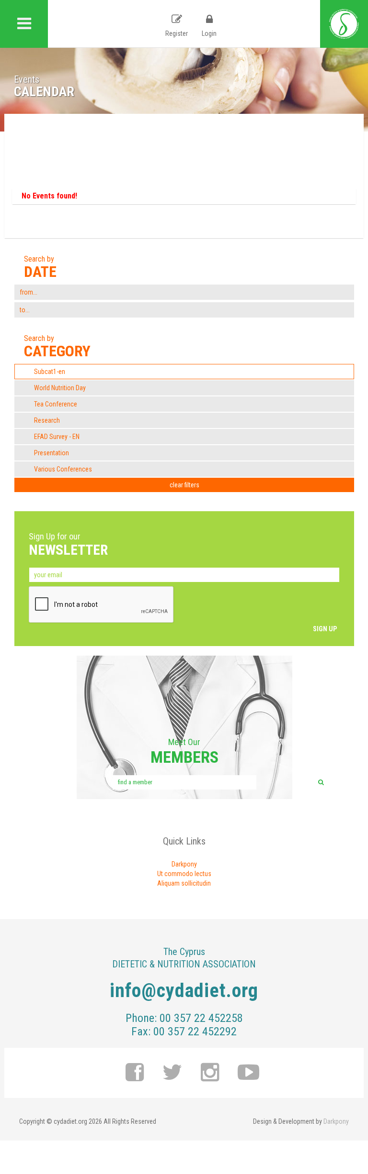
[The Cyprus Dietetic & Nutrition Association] (344, 24)
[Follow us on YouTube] (248, 1072)
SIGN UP (325, 629)
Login (209, 33)
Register (176, 33)
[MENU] (24, 24)
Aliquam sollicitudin (184, 883)
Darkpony (184, 864)
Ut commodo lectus (184, 874)
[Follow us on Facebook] (135, 1072)
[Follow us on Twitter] (172, 1072)
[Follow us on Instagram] (210, 1072)
